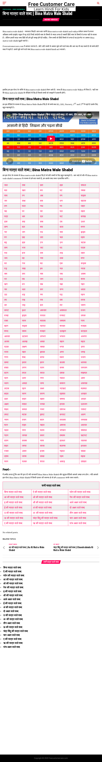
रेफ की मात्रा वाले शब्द (80, 497)
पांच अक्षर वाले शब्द (78, 523)
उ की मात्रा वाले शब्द (13, 512)
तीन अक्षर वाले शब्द (78, 512)
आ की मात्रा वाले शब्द (13, 497)
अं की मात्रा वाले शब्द (42, 507)
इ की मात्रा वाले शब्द (13, 502)
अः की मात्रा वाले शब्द (42, 512)
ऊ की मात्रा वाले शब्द (13, 517)
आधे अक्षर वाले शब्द (78, 502)
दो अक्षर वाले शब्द (77, 507)
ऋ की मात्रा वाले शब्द (42, 523)
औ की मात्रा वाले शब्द (42, 502)
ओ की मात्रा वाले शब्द (42, 497)
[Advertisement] (51, 70)
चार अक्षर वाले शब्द (78, 517)
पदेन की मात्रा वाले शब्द (80, 491)
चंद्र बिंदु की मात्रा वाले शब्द (45, 517)
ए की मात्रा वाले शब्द (13, 523)
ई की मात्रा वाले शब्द (13, 507)
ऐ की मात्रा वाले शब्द (42, 491)
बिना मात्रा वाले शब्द (13, 491)
